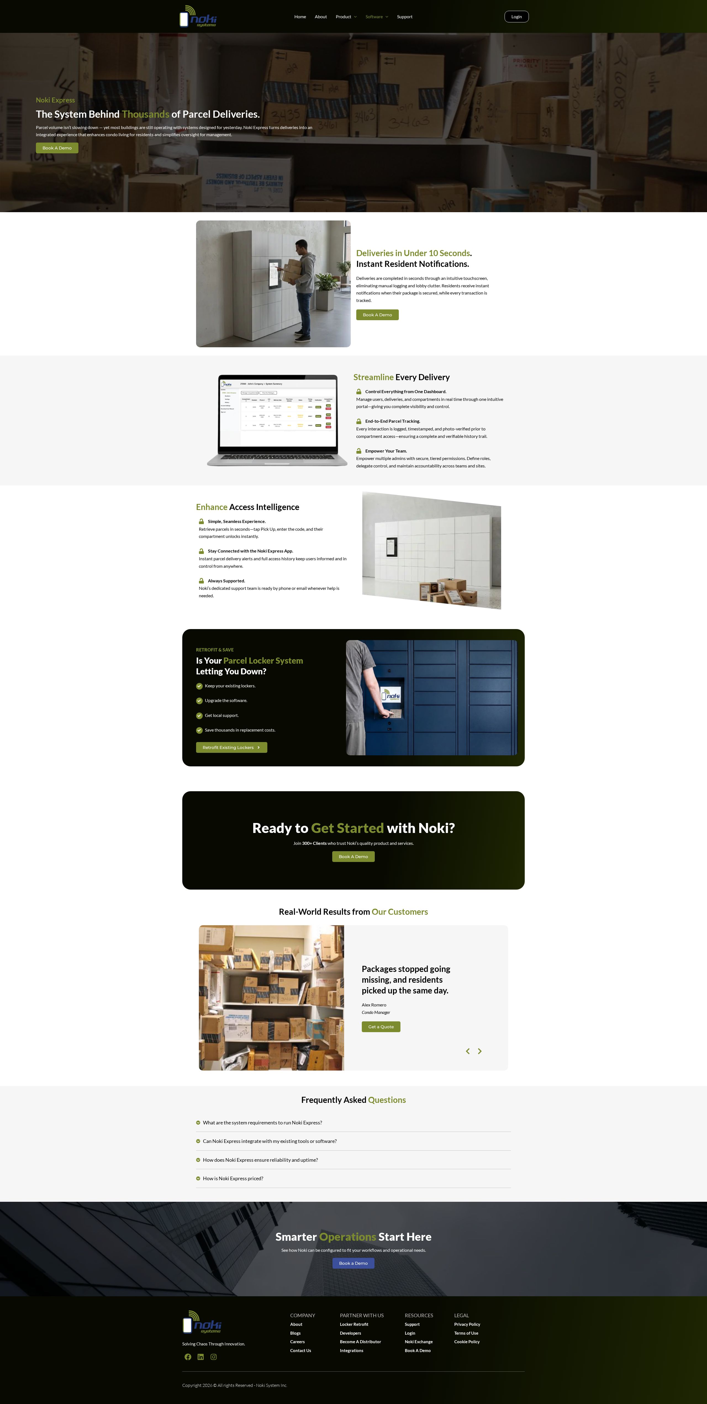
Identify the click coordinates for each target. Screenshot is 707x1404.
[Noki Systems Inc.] (198, 16)
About (321, 16)
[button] (354, 17)
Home (300, 16)
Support (405, 16)
